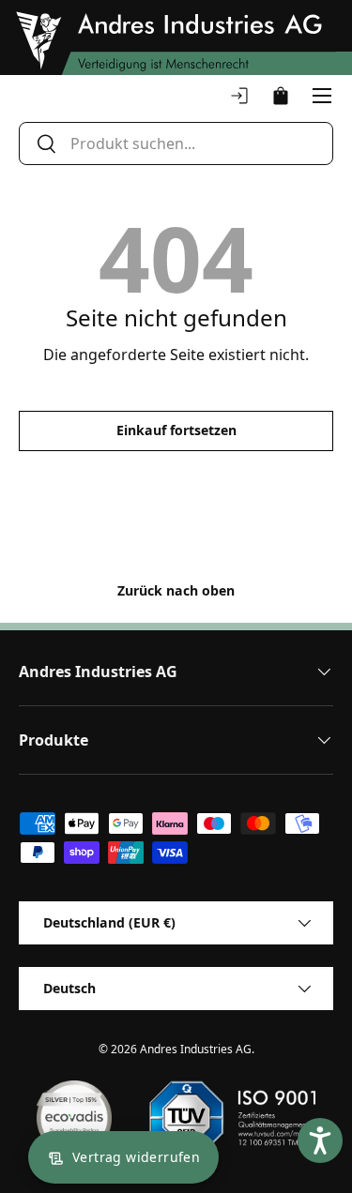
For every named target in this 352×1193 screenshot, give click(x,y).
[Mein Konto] (239, 95)
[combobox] (176, 143)
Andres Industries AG (196, 1049)
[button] (280, 95)
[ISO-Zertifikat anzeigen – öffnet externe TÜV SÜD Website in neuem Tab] (232, 1117)
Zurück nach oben (176, 590)
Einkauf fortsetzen (176, 430)
